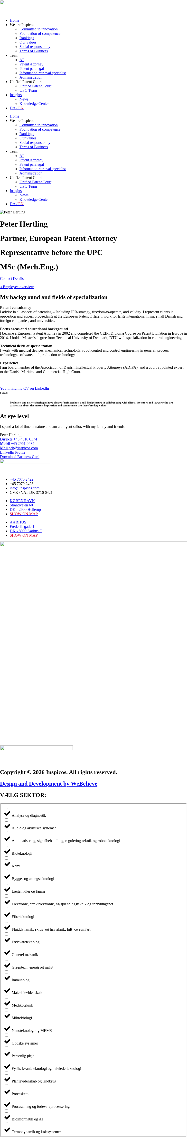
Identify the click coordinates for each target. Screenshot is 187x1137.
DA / (17, 108)
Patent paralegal (31, 68)
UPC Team (28, 90)
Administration (30, 77)
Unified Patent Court (35, 86)
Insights (16, 95)
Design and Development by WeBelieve (48, 783)
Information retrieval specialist (42, 73)
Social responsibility (34, 47)
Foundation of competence (39, 33)
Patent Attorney (31, 64)
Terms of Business (33, 51)
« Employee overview (17, 287)
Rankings (26, 38)
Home (14, 20)
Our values (27, 42)
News (23, 99)
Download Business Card (19, 457)
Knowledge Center (34, 103)
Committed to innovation (38, 29)
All (21, 60)
